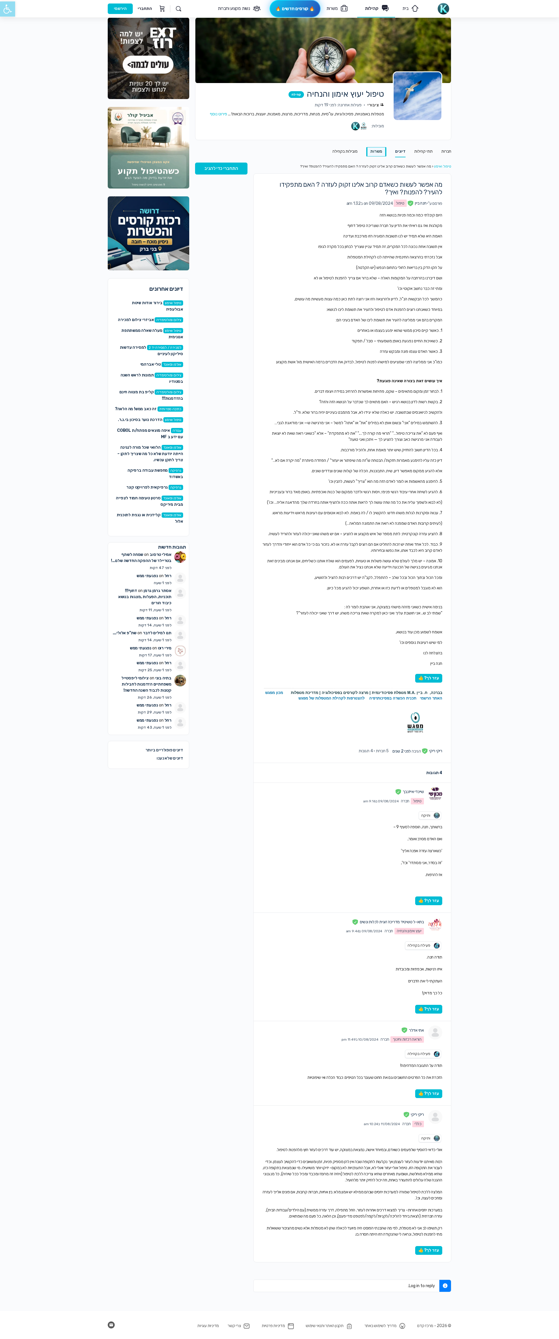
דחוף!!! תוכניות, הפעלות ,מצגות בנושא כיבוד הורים (144, 596)
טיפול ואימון (442, 166)
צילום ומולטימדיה (168, 320)
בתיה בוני (163, 678)
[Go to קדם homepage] (443, 8)
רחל (167, 575)
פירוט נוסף (218, 114)
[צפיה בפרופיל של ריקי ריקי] (435, 1117)
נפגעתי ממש (147, 575)
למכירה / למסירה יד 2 (165, 348)
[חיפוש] (178, 8)
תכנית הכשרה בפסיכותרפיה (392, 698)
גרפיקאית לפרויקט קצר (147, 487)
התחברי (145, 8)
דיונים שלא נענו (170, 758)
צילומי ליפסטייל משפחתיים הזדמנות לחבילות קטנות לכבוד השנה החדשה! (146, 684)
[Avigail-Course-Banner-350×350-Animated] (148, 147)
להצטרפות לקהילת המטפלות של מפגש (331, 698)
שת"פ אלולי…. (125, 632)
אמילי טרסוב (160, 554)
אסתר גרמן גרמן (157, 590)
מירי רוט (164, 648)
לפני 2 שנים (401, 750)
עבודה (177, 431)
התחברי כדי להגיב (221, 168)
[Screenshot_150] (148, 233)
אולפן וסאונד (172, 364)
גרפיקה (175, 470)
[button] (7, 9)
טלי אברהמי (150, 364)
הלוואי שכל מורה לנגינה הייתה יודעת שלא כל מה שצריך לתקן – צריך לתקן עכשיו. (150, 453)
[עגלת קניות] (161, 8)
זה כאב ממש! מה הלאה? (136, 408)
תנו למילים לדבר (157, 632)
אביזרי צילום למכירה (136, 319)
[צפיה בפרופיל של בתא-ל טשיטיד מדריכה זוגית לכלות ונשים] (435, 924)
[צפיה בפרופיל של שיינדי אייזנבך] (435, 794)
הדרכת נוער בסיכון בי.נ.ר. (140, 419)
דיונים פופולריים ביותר (164, 750)
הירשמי (120, 8)
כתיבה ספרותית (170, 409)
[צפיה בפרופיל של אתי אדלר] (435, 1033)
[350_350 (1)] (148, 58)
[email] (111, 1325)
